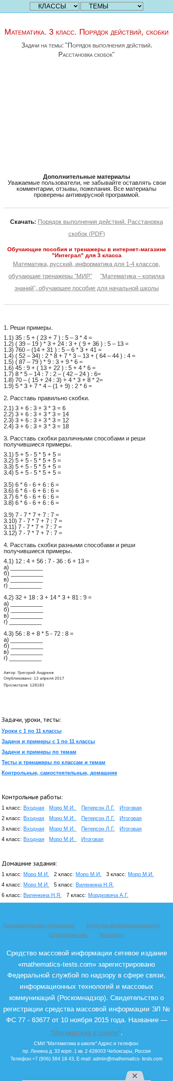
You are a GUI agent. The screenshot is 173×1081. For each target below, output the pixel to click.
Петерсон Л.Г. (98, 808)
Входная (33, 808)
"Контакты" (111, 935)
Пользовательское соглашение (38, 925)
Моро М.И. (62, 808)
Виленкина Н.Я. (95, 885)
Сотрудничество (68, 935)
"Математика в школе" (85, 1033)
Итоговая (130, 808)
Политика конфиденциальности (123, 925)
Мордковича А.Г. (108, 895)
